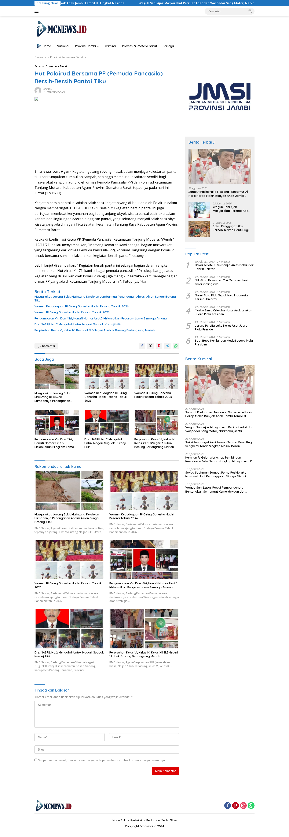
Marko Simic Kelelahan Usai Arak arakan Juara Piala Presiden (223, 312)
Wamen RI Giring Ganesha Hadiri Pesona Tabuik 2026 (72, 312)
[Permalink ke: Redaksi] (37, 90)
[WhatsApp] (251, 806)
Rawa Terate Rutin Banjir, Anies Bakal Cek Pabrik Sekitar (224, 267)
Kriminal (110, 46)
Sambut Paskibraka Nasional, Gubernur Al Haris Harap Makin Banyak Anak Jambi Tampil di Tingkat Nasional (218, 193)
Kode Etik (119, 820)
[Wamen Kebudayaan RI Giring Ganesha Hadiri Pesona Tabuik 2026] (106, 376)
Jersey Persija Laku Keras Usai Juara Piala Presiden (221, 327)
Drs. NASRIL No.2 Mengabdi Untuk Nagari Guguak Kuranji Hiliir (77, 324)
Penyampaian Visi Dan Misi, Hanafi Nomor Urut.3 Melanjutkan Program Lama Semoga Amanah (101, 318)
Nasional (63, 46)
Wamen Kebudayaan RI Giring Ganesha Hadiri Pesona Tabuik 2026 (81, 306)
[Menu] (37, 11)
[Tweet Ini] (150, 346)
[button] (250, 11)
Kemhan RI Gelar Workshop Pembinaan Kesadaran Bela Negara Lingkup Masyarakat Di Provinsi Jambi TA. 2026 (219, 459)
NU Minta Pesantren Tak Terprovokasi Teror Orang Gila (221, 282)
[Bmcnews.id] (61, 28)
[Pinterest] (235, 806)
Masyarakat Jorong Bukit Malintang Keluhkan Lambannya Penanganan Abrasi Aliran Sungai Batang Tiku (105, 298)
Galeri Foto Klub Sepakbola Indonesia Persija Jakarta (221, 297)
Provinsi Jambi (85, 46)
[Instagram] (243, 806)
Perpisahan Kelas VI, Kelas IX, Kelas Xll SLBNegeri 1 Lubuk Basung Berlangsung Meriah (94, 330)
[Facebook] (227, 806)
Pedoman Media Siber (161, 820)
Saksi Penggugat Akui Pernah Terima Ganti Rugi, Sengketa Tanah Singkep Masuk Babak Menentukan (231, 228)
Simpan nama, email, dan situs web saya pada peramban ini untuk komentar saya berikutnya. (101, 760)
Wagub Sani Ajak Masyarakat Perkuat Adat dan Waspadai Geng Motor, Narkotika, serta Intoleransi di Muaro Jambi (186, 3)
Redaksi (47, 89)
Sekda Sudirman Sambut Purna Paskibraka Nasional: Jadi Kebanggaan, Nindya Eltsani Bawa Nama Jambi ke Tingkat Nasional (215, 474)
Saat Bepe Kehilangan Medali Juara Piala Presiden (224, 342)
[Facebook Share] (142, 346)
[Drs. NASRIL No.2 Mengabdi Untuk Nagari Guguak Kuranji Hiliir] (106, 422)
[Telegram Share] (167, 346)
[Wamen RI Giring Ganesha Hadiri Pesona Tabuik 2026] (156, 376)
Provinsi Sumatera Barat (139, 46)
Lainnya (168, 46)
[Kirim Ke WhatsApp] (176, 346)
